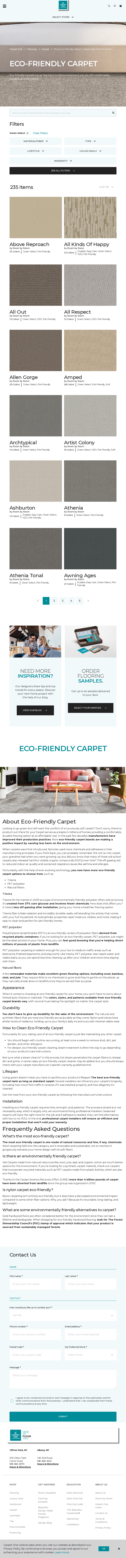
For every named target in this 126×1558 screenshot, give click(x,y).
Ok (103, 1548)
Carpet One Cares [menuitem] (101, 1506)
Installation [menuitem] (73, 1524)
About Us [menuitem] (100, 1492)
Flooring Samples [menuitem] (43, 1500)
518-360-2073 (17, 1464)
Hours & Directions (20, 1467)
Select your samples (87, 707)
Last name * (71, 1276)
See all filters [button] (60, 170)
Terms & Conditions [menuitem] (101, 1520)
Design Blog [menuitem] (45, 1522)
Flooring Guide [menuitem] (75, 1504)
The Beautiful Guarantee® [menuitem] (74, 1512)
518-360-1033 (44, 1461)
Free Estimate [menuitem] (17, 1527)
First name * (16, 1276)
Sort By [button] (104, 187)
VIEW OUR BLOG (32, 710)
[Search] (113, 113)
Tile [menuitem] (12, 1521)
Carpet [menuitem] (13, 1510)
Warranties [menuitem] (73, 1518)
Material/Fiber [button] (33, 141)
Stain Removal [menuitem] (75, 1492)
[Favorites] (115, 6)
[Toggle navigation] (4, 6)
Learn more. (62, 1552)
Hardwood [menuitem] (15, 1504)
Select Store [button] (60, 17)
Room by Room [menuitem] (103, 1498)
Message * (15, 1367)
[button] (109, 6)
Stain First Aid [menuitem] (74, 1498)
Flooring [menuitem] (14, 1492)
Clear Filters (40, 133)
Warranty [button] (61, 161)
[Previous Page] (37, 601)
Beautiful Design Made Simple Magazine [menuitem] (45, 1512)
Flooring (32, 49)
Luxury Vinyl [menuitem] (16, 1498)
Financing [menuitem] (15, 1532)
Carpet (45, 49)
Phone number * (19, 1327)
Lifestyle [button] (33, 151)
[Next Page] (88, 601)
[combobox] (60, 113)
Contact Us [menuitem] (101, 1513)
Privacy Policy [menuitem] (103, 1527)
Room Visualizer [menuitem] (47, 1492)
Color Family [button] (88, 151)
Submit (63, 1416)
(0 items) (121, 6)
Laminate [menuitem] (15, 1515)
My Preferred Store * (76, 1347)
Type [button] (88, 141)
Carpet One (16, 49)
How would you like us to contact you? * (31, 1307)
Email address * (73, 1327)
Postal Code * (17, 1347)
